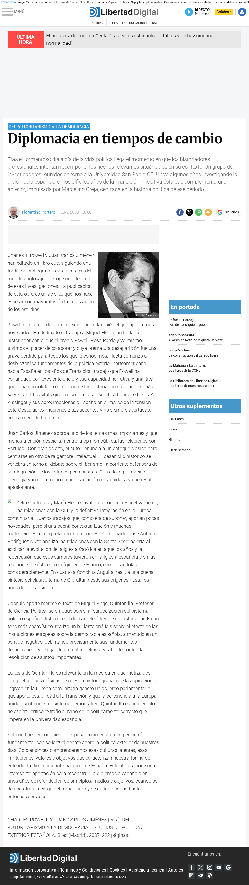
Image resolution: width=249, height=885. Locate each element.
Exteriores (176, 419)
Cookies (117, 870)
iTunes (209, 875)
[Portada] (124, 12)
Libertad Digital (99, 858)
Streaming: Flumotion (88, 877)
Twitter (200, 867)
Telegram (200, 875)
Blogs (113, 23)
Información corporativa (33, 870)
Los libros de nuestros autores (193, 383)
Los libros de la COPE (188, 368)
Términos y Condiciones (83, 870)
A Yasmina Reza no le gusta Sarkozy (196, 337)
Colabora (223, 11)
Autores (97, 23)
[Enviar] (198, 212)
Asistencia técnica (146, 870)
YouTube (218, 867)
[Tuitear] (189, 212)
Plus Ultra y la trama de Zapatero (99, 2)
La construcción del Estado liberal (194, 352)
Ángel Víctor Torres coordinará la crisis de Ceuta (47, 2)
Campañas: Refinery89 (25, 877)
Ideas (173, 429)
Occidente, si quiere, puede (188, 322)
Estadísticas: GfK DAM (57, 877)
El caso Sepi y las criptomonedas (142, 2)
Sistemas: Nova (115, 877)
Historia (174, 440)
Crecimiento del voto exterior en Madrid (188, 2)
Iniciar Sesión (242, 12)
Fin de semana (179, 450)
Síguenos (232, 212)
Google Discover (228, 867)
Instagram (209, 867)
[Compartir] (180, 212)
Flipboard (191, 875)
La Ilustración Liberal (140, 23)
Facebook (191, 867)
